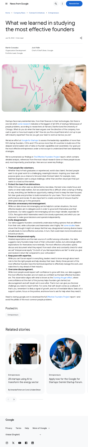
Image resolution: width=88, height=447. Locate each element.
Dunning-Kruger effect (62, 278)
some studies (69, 225)
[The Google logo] (10, 420)
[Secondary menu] (62, 3)
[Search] (56, 3)
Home (8, 13)
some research (24, 124)
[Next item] (14, 399)
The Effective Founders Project (47, 157)
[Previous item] (8, 399)
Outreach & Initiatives (37, 13)
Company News (19, 13)
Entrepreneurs (53, 13)
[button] (74, 3)
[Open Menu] (6, 3)
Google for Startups (29, 140)
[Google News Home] (19, 3)
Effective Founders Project (58, 297)
